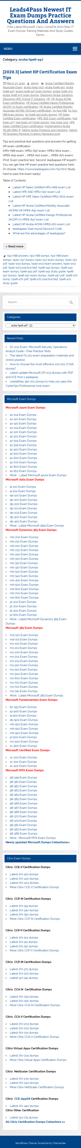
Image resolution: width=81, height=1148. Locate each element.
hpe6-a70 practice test (44, 279)
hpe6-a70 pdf (19, 279)
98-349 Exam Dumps (23, 777)
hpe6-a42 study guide (52, 271)
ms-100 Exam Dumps (24, 643)
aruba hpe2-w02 (34, 87)
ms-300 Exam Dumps (24, 665)
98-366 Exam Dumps (23, 803)
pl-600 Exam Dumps (23, 615)
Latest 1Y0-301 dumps (24, 937)
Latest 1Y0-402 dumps (24, 878)
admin (35, 83)
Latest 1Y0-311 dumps (23, 942)
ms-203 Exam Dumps (24, 661)
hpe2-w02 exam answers (46, 263)
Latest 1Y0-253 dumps (24, 996)
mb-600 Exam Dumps (24, 589)
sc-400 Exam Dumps (23, 766)
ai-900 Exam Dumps (23, 715)
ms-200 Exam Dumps (24, 652)
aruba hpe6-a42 (55, 87)
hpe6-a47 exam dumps (32, 275)
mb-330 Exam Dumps (24, 571)
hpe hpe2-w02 (59, 122)
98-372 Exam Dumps (23, 816)
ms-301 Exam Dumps (23, 669)
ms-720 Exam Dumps (24, 686)
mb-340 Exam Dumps (24, 576)
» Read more (14, 246)
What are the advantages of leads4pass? (39, 233)
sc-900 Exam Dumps (23, 746)
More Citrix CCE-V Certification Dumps (34, 887)
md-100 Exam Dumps (24, 635)
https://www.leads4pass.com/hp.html (42, 169)
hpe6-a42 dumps (49, 267)
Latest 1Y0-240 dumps (24, 1083)
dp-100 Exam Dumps (23, 500)
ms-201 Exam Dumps (23, 656)
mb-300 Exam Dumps (24, 558)
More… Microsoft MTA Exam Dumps (33, 838)
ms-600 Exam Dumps (24, 678)
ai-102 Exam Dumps (23, 491)
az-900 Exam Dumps (23, 711)
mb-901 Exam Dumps (24, 724)
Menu (8, 49)
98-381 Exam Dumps (23, 825)
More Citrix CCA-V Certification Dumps (34, 1037)
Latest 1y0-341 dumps (24, 978)
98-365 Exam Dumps (23, 799)
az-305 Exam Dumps (23, 445)
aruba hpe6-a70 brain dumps (21, 95)
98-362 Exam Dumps (23, 786)
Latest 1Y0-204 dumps (24, 1055)
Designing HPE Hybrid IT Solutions (24, 99)
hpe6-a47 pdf (56, 275)
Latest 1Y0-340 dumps (24, 910)
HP (48, 99)
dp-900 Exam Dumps (24, 720)
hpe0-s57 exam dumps (49, 259)
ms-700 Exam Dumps (24, 682)
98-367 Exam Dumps (23, 808)
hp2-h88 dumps (39, 255)
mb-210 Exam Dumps (24, 541)
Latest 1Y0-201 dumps (24, 1032)
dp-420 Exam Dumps (23, 521)
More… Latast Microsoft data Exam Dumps (37, 525)
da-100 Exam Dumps (23, 495)
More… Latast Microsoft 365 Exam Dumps (36, 695)
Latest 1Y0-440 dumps (24, 1106)
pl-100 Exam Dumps (23, 602)
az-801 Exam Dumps (23, 471)
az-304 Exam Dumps (23, 440)
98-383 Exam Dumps (23, 829)
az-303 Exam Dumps (23, 436)
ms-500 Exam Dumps (24, 674)
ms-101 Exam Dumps (23, 648)
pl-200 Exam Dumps (23, 606)
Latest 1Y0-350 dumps (24, 914)
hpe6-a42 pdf (28, 271)
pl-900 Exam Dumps (23, 737)
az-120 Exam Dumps (23, 419)
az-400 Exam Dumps (23, 449)
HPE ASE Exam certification (54, 118)
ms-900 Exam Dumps (24, 741)
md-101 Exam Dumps (23, 639)
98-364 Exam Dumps (23, 794)
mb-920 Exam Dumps (24, 733)
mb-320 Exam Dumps (24, 567)
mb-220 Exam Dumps (24, 546)
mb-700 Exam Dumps (24, 593)
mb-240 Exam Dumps (24, 554)
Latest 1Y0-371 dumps (24, 969)
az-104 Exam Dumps (23, 415)
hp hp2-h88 (60, 110)
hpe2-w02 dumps (19, 263)
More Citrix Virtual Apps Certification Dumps (38, 1060)
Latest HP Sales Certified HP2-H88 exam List (42, 187)
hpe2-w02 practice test (22, 267)
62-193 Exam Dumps (23, 707)
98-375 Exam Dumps (23, 820)
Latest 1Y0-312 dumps (24, 946)
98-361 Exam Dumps (23, 782)
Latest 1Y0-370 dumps (24, 973)
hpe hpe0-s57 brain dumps (32, 122)
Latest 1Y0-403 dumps (24, 883)
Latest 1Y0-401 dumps (24, 874)
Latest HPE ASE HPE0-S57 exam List (36, 192)
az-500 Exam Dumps (23, 453)
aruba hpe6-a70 (63, 91)
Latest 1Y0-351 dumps (24, 906)
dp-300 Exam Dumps (23, 517)
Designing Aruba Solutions (56, 95)
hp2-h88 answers (17, 255)
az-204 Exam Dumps (23, 428)
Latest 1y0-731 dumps (24, 1117)
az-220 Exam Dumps (23, 432)
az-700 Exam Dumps (23, 462)
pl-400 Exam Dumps (23, 610)
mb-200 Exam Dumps (24, 537)
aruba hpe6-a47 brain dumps (34, 91)
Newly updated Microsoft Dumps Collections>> (38, 842)
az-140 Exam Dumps (23, 423)
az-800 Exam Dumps (23, 466)
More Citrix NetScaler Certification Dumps (37, 1087)
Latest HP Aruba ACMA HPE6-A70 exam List (41, 224)
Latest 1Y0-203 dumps (24, 1024)
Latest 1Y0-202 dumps (24, 1028)
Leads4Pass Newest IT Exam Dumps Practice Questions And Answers (40, 15)
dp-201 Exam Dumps (23, 508)
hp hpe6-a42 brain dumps (41, 114)
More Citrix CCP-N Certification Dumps (35, 919)
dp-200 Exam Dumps (23, 504)
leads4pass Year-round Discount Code (37, 229)
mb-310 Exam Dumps (24, 563)
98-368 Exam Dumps (23, 812)
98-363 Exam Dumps (23, 790)
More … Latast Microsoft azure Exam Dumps (38, 475)
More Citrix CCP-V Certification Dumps (34, 950)
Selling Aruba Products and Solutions (45, 130)
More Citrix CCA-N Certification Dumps (35, 1005)
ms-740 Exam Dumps (23, 691)
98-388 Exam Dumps (23, 833)
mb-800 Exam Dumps (24, 597)
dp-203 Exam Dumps (23, 512)
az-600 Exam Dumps (23, 458)
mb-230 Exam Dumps (24, 550)
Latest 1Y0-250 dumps (24, 1001)
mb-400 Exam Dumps (24, 580)
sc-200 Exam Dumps (23, 757)
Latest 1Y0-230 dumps (24, 1078)
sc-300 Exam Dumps (23, 762)
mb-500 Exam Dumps (24, 584)
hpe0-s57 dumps (23, 259)
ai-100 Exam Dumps (23, 486)
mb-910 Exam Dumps (24, 728)
